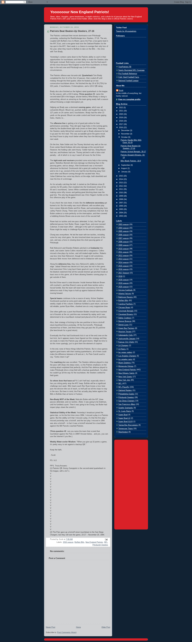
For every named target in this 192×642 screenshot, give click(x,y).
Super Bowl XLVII (125, 422)
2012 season (123, 256)
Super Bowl (123, 415)
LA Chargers (123, 346)
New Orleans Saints (126, 373)
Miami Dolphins (124, 363)
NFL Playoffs (123, 387)
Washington (123, 432)
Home (78, 627)
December (125, 130)
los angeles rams (125, 359)
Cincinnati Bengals (126, 311)
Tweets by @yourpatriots (126, 31)
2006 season (123, 235)
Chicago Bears (124, 308)
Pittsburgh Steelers (100, 545)
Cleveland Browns (125, 314)
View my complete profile (129, 99)
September (126, 165)
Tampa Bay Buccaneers (128, 425)
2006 (121, 206)
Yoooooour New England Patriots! (79, 12)
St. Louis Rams (124, 411)
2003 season (123, 224)
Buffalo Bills (79, 542)
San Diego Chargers (126, 401)
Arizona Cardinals (125, 290)
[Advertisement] (131, 484)
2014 (121, 179)
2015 (121, 176)
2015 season (123, 266)
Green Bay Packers (126, 328)
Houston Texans (125, 332)
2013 (121, 183)
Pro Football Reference (127, 74)
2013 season (123, 259)
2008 (121, 199)
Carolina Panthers (125, 304)
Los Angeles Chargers (127, 356)
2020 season (123, 287)
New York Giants (125, 377)
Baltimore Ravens (125, 297)
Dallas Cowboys (124, 318)
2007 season (123, 238)
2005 (121, 209)
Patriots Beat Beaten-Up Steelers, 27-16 (72, 31)
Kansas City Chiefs (126, 342)
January (124, 172)
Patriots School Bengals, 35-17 (133, 152)
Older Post (105, 627)
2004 (121, 213)
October (124, 137)
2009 (121, 196)
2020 (121, 114)
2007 (121, 203)
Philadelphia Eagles (126, 394)
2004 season (123, 228)
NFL (106, 542)
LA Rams (122, 349)
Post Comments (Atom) (66, 632)
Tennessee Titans (125, 429)
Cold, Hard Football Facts (128, 77)
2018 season (123, 280)
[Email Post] (106, 539)
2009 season (123, 245)
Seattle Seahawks (125, 408)
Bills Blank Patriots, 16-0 (131, 161)
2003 (121, 216)
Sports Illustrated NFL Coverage (131, 70)
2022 (121, 108)
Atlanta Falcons (124, 294)
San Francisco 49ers (126, 404)
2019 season (123, 283)
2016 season (68, 542)
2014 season (123, 262)
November (125, 134)
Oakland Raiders (125, 390)
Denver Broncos (124, 321)
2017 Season (123, 273)
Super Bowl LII (124, 418)
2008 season (123, 242)
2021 (121, 111)
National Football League (128, 81)
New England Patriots (94, 542)
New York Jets (124, 380)
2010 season (123, 249)
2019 (121, 118)
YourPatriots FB (124, 67)
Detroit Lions (123, 325)
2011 (121, 189)
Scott (121, 90)
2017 (121, 124)
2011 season (123, 252)
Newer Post (50, 627)
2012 (121, 186)
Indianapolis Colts (125, 335)
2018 (121, 121)
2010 (121, 193)
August (124, 168)
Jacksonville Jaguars (126, 339)
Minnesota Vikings (125, 366)
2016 (121, 128)
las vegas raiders (125, 352)
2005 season (123, 231)
